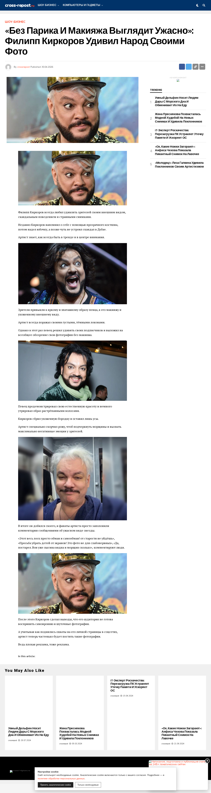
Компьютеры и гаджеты (81, 5)
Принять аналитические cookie (55, 785)
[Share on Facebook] (182, 67)
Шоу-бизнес (47, 5)
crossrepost (23, 67)
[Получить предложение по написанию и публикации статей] (178, 775)
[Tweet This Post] (189, 67)
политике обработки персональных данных (61, 778)
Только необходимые (88, 785)
